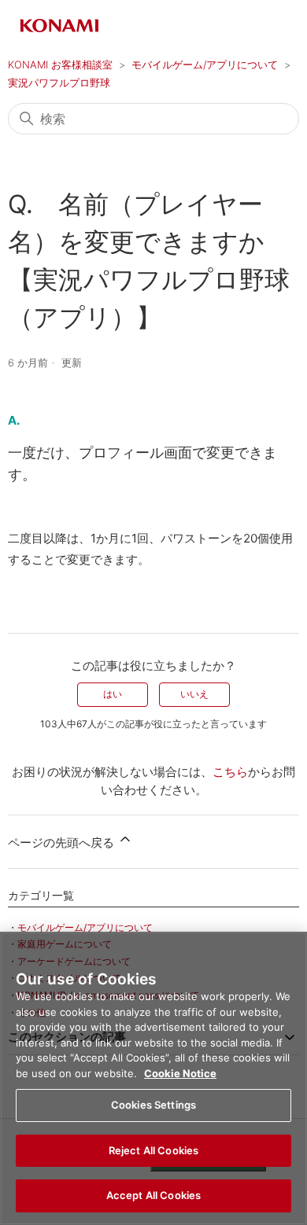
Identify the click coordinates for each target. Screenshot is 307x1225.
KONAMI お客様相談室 (60, 64)
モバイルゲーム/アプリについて (204, 64)
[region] (153, 1078)
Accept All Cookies (153, 1195)
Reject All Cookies (153, 1150)
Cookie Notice (180, 1073)
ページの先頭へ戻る (62, 842)
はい (112, 694)
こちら (230, 771)
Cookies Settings (153, 1104)
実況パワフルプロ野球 (59, 82)
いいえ (194, 694)
